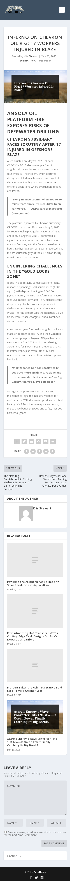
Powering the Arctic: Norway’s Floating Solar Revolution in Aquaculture (33, 583)
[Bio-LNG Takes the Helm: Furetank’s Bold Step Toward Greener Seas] (35, 665)
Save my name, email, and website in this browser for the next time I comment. (35, 833)
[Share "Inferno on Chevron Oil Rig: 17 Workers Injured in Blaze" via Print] (53, 441)
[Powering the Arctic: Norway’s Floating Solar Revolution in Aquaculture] (35, 560)
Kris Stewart (31, 56)
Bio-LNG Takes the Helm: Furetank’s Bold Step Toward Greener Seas (34, 689)
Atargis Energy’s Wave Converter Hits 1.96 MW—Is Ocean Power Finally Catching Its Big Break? (32, 742)
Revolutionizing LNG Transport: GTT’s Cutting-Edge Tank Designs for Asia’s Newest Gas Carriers (32, 636)
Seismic (24, 60)
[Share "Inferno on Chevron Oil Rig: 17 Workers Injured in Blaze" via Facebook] (17, 441)
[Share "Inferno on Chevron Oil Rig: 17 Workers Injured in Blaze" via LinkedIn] (31, 441)
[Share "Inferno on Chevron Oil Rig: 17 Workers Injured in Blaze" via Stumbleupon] (38, 441)
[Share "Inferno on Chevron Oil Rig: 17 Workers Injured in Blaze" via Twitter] (24, 441)
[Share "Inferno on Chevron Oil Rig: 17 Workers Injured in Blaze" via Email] (45, 441)
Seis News (40, 872)
